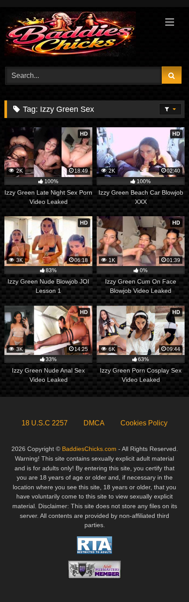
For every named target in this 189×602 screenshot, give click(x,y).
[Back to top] (161, 575)
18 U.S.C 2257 (45, 423)
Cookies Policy (143, 423)
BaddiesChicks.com (89, 448)
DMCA (94, 423)
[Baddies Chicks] (77, 35)
